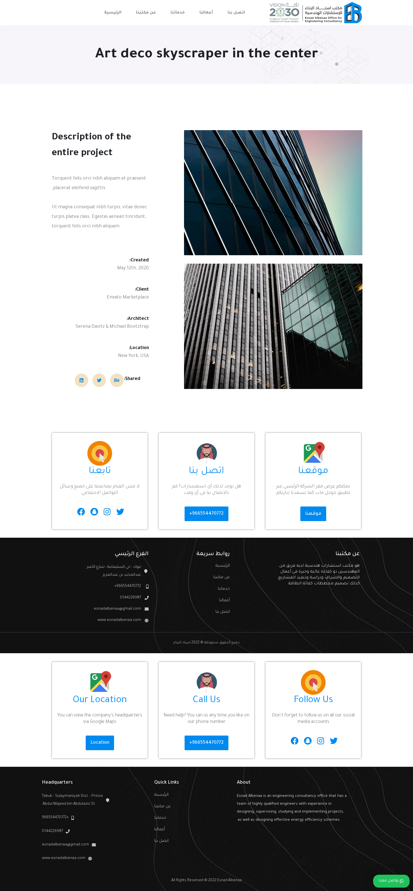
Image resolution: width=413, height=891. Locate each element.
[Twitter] (120, 511)
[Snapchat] (94, 511)
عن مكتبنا (221, 577)
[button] (313, 513)
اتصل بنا (222, 612)
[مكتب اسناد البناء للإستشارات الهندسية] (316, 12)
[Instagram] (107, 511)
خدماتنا (224, 589)
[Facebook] (81, 511)
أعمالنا (224, 600)
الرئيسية (222, 566)
